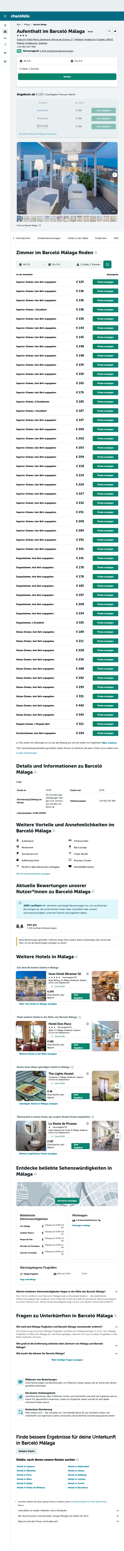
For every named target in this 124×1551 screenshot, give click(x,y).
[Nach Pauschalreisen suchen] (5, 44)
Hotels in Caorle (76, 1483)
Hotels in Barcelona (78, 1487)
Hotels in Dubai (24, 1483)
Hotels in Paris (24, 1475)
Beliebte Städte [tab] (27, 1451)
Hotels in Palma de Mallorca (31, 1487)
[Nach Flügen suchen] (5, 25)
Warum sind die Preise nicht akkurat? (38, 1521)
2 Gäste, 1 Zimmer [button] (29, 68)
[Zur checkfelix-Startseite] (20, 16)
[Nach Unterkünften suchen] (5, 32)
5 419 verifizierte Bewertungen (56, 51)
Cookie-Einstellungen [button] (26, 753)
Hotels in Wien (24, 1479)
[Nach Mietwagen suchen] (5, 38)
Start (18, 25)
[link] (38, 1004)
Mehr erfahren (109, 743)
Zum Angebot (78, 996)
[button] (5, 16)
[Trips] (5, 53)
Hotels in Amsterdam (78, 1466)
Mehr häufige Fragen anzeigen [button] (67, 1360)
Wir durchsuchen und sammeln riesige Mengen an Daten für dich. (53, 1516)
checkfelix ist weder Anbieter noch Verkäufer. (42, 1510)
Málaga (27, 25)
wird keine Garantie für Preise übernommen (89, 1502)
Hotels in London (77, 1479)
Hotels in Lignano (26, 1466)
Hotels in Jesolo (76, 1470)
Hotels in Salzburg (77, 1475)
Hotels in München (26, 1470)
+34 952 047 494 (26, 46)
